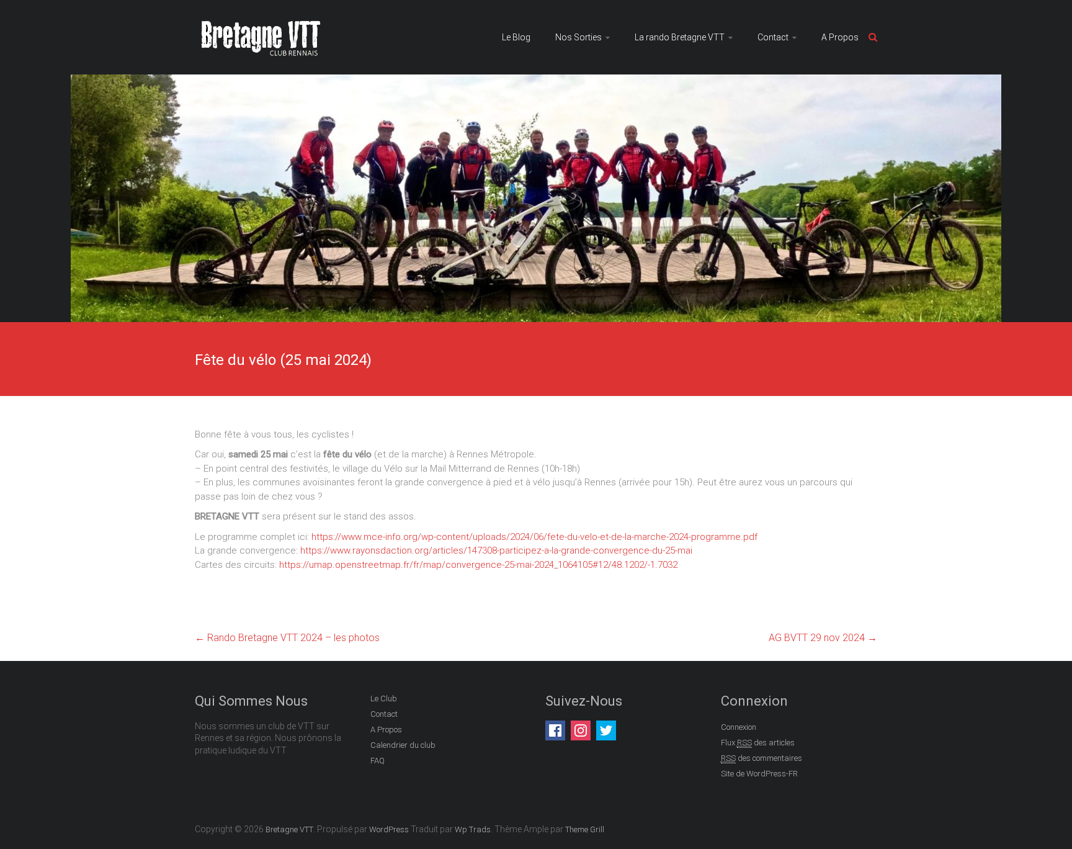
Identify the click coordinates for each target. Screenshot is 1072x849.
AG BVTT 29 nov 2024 (823, 638)
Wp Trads (473, 829)
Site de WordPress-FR (759, 773)
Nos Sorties (578, 37)
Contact (772, 37)
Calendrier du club (403, 745)
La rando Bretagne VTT (680, 37)
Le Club (383, 698)
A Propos (840, 37)
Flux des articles (758, 742)
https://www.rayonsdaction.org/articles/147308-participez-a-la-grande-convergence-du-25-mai (496, 550)
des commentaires (761, 758)
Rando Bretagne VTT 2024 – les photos (287, 638)
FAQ (377, 760)
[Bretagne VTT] (261, 22)
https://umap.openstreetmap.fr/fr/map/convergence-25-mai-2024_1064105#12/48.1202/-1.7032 (478, 564)
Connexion (738, 727)
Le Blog (516, 37)
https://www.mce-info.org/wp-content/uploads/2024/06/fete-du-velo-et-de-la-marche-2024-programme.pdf (534, 536)
